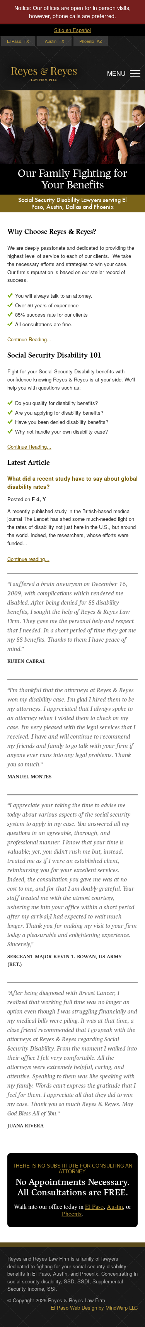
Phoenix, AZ (90, 41)
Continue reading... (28, 559)
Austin (115, 1206)
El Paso (94, 1206)
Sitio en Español (72, 30)
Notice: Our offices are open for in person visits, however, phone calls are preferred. (72, 12)
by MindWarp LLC (118, 1307)
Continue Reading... (29, 339)
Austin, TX (54, 41)
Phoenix (72, 1214)
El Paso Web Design (74, 1307)
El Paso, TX (18, 41)
